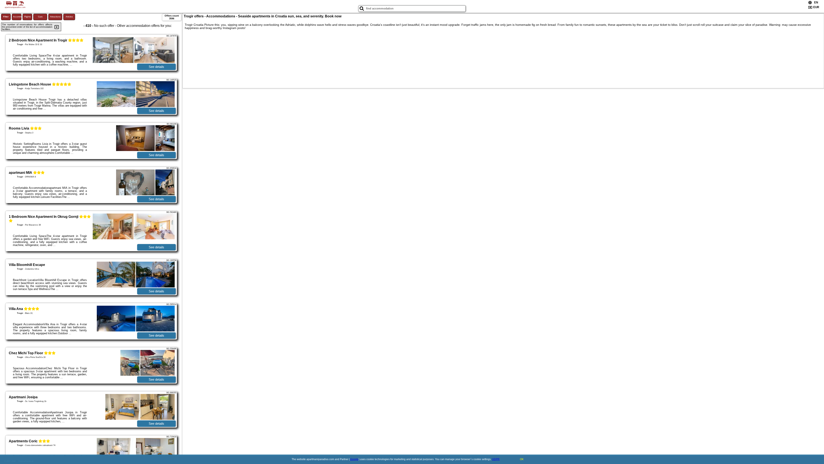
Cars (40, 16)
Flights (27, 16)
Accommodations (17, 16)
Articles (69, 16)
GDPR (496, 459)
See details (156, 67)
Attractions (55, 16)
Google (354, 459)
